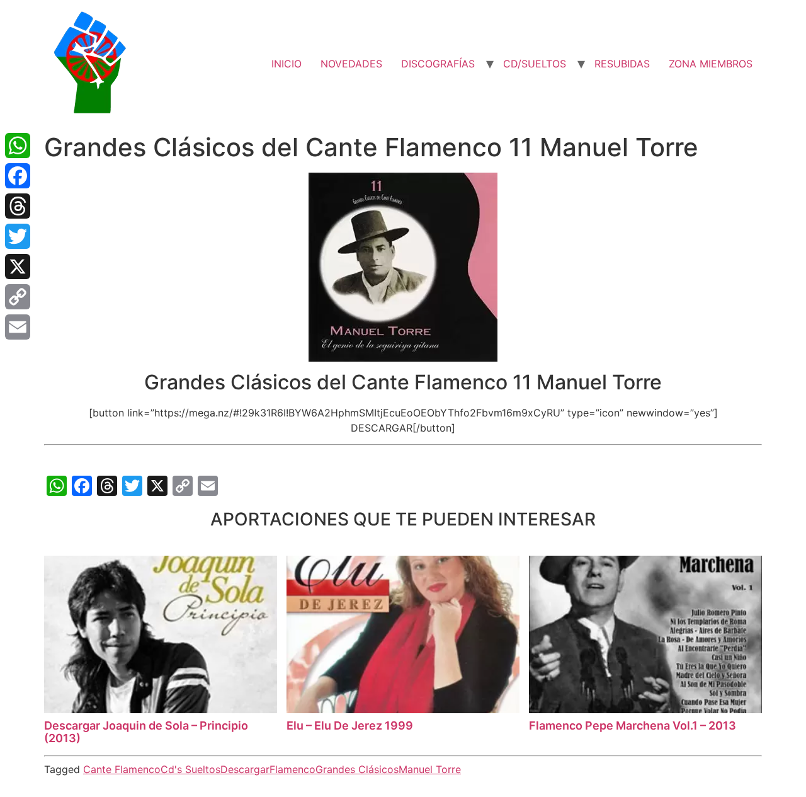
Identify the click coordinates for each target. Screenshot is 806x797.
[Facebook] (18, 176)
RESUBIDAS (622, 63)
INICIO (286, 63)
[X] (18, 266)
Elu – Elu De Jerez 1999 (350, 725)
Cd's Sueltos (190, 769)
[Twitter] (18, 236)
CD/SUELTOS (534, 63)
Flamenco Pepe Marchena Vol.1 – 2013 (632, 725)
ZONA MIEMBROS (710, 63)
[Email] (18, 327)
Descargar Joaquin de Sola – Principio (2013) (146, 732)
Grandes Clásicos (357, 769)
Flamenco (292, 769)
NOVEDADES (351, 63)
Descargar (245, 769)
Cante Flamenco (122, 769)
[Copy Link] (18, 297)
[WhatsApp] (18, 145)
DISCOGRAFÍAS (438, 63)
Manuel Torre (430, 769)
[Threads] (18, 206)
